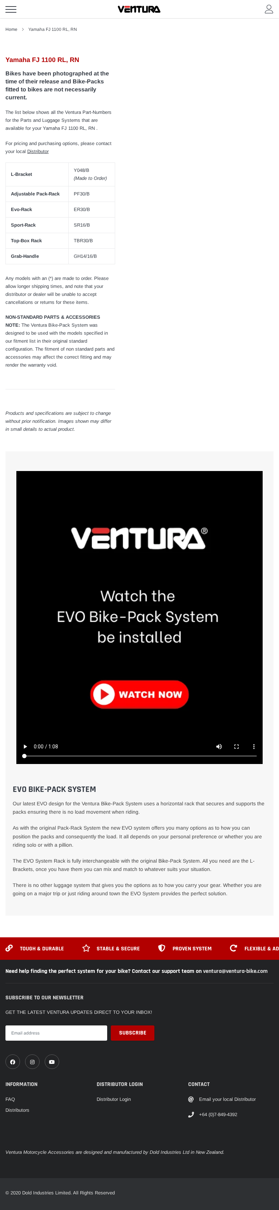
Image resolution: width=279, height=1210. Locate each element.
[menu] (10, 9)
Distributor (38, 151)
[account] (269, 9)
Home (11, 29)
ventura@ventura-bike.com (235, 971)
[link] (12, 1061)
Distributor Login (114, 1099)
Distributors (17, 1110)
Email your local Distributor (227, 1099)
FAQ (10, 1099)
